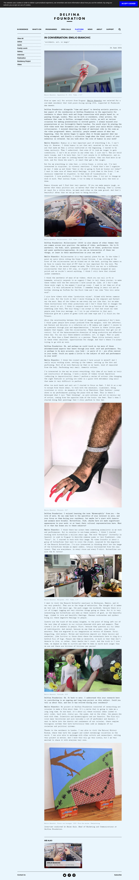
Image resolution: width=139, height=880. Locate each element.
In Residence (22, 29)
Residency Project (24, 61)
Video (19, 64)
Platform (79, 29)
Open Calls (66, 29)
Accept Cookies (129, 3)
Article (19, 42)
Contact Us (21, 875)
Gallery (20, 51)
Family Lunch (22, 48)
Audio (19, 45)
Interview (20, 55)
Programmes (51, 29)
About (99, 29)
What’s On (36, 29)
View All (20, 38)
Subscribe (118, 875)
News (90, 29)
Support (110, 29)
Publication (21, 58)
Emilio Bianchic (94, 100)
